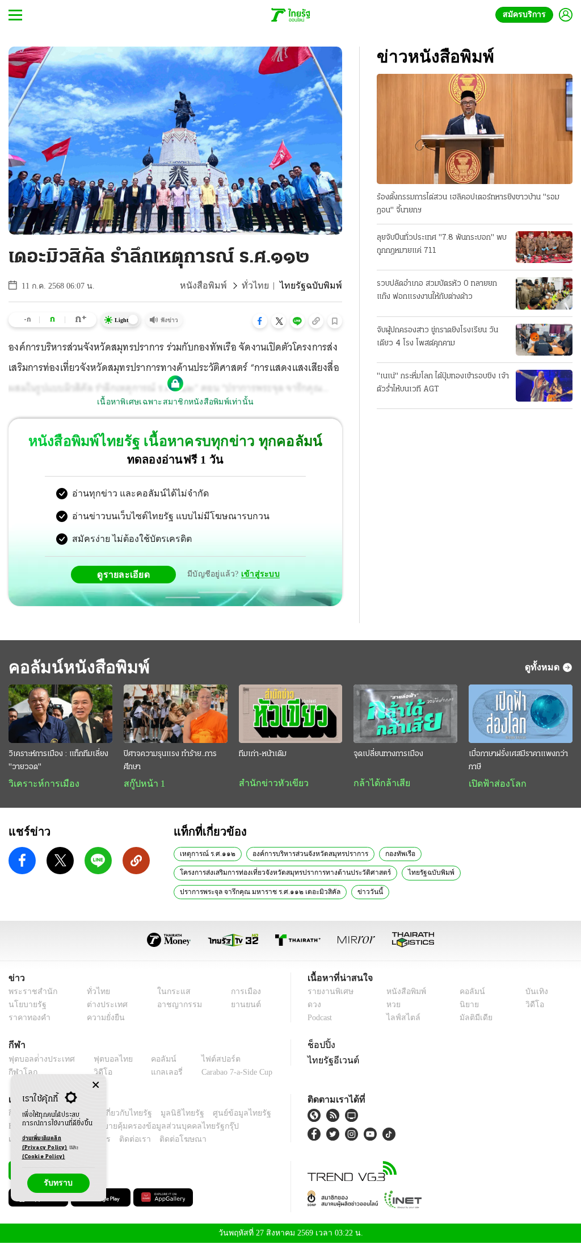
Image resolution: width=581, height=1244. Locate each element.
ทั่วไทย (264, 285)
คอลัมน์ (470, 992)
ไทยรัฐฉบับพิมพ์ (419, 873)
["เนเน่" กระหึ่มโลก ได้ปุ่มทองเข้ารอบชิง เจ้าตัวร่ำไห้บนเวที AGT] (544, 386)
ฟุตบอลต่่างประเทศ (38, 1060)
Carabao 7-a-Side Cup (230, 1073)
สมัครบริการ (526, 14)
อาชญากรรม (174, 1005)
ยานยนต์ (242, 1005)
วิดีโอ (533, 1005)
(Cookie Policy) (43, 1157)
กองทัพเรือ (394, 854)
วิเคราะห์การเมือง (40, 783)
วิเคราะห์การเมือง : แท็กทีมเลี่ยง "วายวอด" (58, 760)
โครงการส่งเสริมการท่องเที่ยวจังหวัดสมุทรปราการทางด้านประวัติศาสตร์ (280, 873)
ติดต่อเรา (120, 1140)
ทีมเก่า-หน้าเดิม (263, 754)
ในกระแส (168, 992)
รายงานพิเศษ (329, 992)
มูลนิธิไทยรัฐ (169, 1114)
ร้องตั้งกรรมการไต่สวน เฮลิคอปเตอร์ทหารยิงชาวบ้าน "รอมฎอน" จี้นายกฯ (468, 204)
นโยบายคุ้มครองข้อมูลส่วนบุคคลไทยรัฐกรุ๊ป (126, 1127)
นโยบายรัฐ (25, 1005)
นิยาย (468, 1005)
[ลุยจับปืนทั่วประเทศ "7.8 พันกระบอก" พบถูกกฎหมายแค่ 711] (544, 247)
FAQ (264, 1114)
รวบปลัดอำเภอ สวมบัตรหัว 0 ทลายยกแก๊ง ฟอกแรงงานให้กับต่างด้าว (437, 290)
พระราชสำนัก (29, 992)
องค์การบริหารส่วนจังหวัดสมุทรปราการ (307, 854)
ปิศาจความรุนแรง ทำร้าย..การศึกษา (170, 760)
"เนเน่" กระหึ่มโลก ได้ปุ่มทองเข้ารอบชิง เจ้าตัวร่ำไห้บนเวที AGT (443, 383)
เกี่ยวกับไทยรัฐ (119, 1114)
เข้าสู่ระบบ (258, 574)
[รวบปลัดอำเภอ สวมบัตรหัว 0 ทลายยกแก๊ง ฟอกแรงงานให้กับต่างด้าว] (544, 293)
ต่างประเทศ (102, 1005)
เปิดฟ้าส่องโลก (495, 783)
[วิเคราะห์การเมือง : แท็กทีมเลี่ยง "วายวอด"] (60, 713)
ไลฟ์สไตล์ (400, 1019)
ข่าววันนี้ (361, 892)
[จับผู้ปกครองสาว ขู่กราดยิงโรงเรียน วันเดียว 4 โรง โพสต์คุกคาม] (544, 340)
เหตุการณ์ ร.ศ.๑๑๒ (207, 854)
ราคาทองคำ (28, 1019)
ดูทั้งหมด (543, 666)
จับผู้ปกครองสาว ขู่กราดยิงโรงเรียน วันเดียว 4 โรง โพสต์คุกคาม (437, 337)
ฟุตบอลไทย (104, 1060)
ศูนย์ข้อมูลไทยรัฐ (223, 1114)
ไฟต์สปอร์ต (207, 1060)
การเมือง (242, 992)
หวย (392, 1005)
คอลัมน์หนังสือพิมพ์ (75, 667)
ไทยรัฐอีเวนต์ (330, 1061)
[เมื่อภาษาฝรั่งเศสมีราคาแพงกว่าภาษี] (520, 713)
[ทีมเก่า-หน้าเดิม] (291, 713)
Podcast (322, 1019)
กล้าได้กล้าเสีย (379, 783)
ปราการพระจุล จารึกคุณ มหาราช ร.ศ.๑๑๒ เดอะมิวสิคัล (256, 892)
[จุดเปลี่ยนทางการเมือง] (405, 713)
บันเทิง (535, 992)
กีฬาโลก (21, 1073)
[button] (259, 321)
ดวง (314, 1005)
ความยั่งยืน (102, 1019)
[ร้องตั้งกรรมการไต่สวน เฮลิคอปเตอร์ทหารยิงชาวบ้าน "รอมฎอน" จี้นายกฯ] (474, 129)
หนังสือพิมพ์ (217, 285)
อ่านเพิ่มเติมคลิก (45, 1143)
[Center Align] (95, 1085)
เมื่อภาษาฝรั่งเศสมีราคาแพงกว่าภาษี (518, 760)
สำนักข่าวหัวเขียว (269, 783)
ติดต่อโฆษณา (164, 1140)
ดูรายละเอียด (128, 574)
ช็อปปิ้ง (320, 1045)
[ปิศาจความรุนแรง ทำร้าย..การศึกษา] (176, 713)
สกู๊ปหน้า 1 (142, 783)
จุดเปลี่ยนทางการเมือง (388, 754)
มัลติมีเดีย (474, 1019)
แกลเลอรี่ (156, 1073)
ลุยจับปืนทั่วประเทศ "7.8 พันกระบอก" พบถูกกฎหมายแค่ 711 (442, 244)
